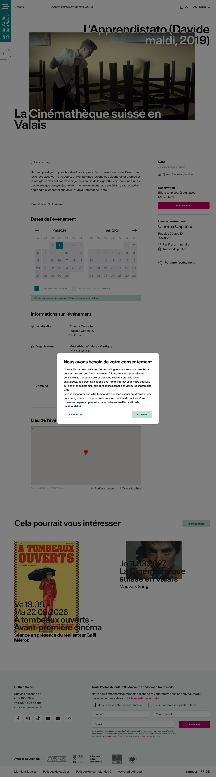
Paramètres (75, 414)
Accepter (142, 414)
